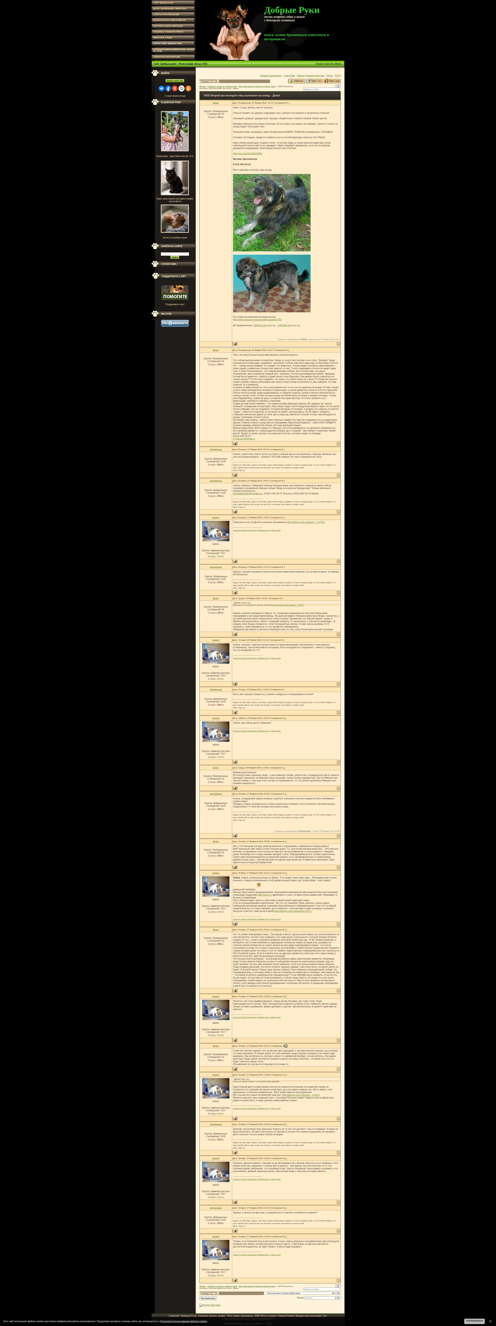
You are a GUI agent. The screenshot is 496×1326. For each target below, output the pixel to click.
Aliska (216, 103)
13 (286, 841)
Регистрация (186, 63)
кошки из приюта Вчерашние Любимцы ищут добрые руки (257, 530)
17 (286, 1046)
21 (286, 1208)
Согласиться (474, 1321)
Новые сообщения (271, 75)
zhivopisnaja (216, 449)
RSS (205, 63)
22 (286, 1236)
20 (286, 1158)
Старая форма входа (174, 96)
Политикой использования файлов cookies (183, 1321)
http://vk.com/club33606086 (247, 153)
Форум (202, 86)
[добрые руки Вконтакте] (175, 326)
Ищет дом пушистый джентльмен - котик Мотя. (174, 200)
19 (286, 1124)
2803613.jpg (260, 325)
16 (286, 996)
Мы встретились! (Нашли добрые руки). (257, 86)
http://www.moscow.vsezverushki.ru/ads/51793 (257, 319)
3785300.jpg (284, 325)
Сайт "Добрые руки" (165, 63)
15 (286, 930)
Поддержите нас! (174, 304)
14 (286, 873)
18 (286, 1075)
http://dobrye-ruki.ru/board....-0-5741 (306, 522)
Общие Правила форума (310, 75)
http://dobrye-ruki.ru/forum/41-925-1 (293, 911)
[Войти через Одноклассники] (188, 88)
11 (284, 768)
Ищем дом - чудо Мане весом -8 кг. (175, 156)
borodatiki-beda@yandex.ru (248, 493)
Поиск (329, 75)
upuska (215, 517)
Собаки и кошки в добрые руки (222, 86)
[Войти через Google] (181, 88)
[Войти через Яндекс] (175, 88)
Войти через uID (175, 81)
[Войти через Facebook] (168, 88)
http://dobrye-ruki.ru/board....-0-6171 (301, 1095)
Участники (289, 75)
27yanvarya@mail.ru (244, 438)
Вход (198, 63)
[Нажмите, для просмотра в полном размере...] (272, 250)
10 (285, 718)
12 (286, 794)
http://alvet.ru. (265, 895)
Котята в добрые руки (175, 237)
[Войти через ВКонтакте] (161, 88)
